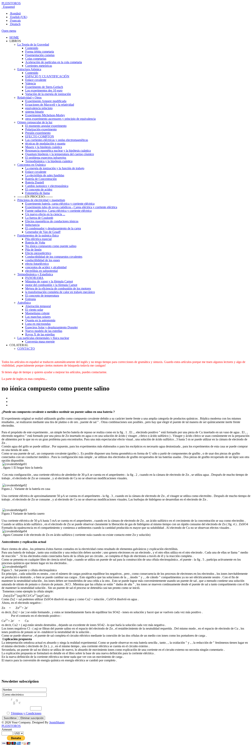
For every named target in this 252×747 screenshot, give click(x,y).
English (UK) (18, 17)
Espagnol (8, 6)
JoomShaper (57, 722)
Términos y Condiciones (26, 713)
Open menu (9, 30)
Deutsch (14, 24)
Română (15, 13)
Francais (15, 20)
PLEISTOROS (11, 3)
